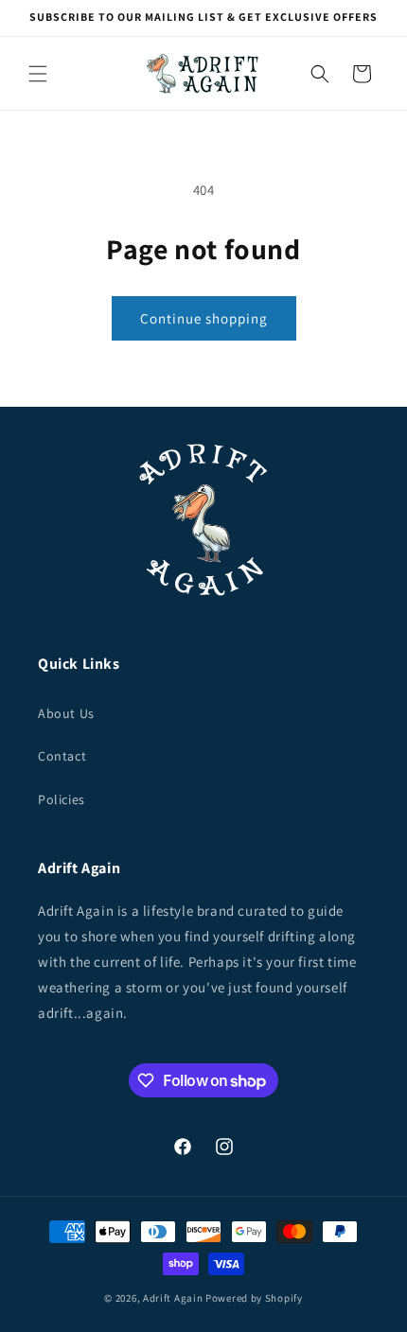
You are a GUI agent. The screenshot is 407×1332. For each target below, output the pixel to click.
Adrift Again (173, 1298)
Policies (61, 799)
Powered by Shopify (254, 1298)
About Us (66, 713)
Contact (62, 755)
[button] (38, 74)
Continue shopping (204, 318)
